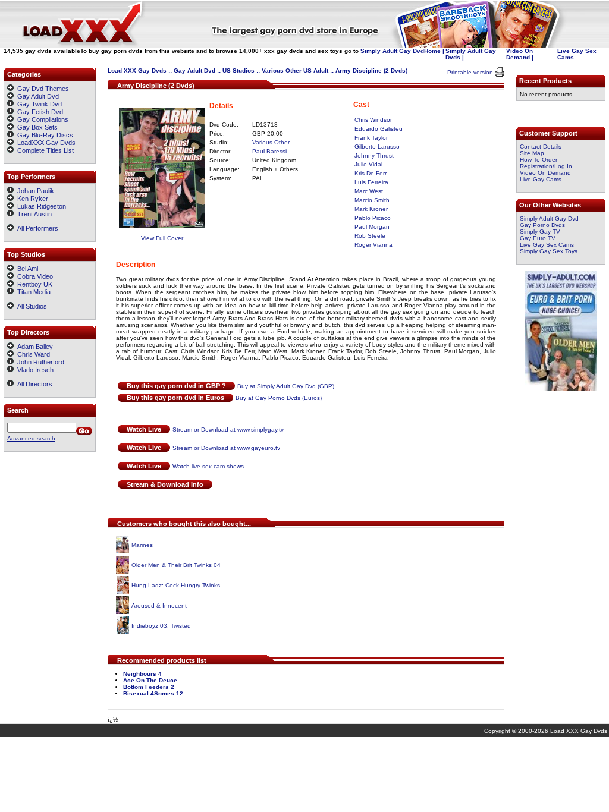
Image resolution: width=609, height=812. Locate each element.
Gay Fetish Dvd (40, 111)
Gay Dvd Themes (43, 88)
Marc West (368, 191)
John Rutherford (39, 362)
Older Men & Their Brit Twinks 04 (176, 565)
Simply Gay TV (540, 231)
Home (432, 51)
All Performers (36, 228)
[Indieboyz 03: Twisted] (123, 632)
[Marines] (122, 551)
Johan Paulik (34, 190)
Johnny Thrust (374, 155)
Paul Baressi (269, 151)
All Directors (33, 384)
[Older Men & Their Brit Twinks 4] (122, 571)
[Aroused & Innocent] (122, 612)
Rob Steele (369, 235)
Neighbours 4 (142, 674)
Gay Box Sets (37, 127)
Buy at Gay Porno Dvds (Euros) (279, 398)
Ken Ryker (31, 198)
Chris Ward (32, 354)
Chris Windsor (373, 120)
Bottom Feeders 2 (148, 687)
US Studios (238, 70)
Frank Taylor (371, 137)
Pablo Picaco (372, 218)
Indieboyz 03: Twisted (161, 625)
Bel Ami (26, 268)
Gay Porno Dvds (542, 225)
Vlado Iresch (34, 369)
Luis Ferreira (371, 182)
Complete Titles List (44, 150)
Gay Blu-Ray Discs (45, 135)
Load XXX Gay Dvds (137, 70)
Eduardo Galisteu (378, 128)
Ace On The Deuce (150, 680)
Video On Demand (519, 54)
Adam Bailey (33, 346)
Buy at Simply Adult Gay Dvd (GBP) (285, 386)
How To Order (538, 159)
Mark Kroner (371, 209)
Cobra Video (33, 276)
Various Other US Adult (295, 70)
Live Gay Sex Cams (547, 244)
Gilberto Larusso (377, 146)
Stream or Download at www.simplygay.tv (228, 429)
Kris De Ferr (370, 173)
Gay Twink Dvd (39, 104)
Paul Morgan (372, 227)
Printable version (471, 72)
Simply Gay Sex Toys (548, 251)
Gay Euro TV (537, 238)
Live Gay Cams (540, 179)
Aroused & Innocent (159, 605)
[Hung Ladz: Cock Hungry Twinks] (123, 591)
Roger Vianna (373, 244)
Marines (142, 545)
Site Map (532, 153)
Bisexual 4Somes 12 (153, 693)
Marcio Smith (372, 200)
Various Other (271, 142)
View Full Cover (162, 238)
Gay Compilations (42, 119)
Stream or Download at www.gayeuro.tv (226, 448)
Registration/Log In (546, 166)
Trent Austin (33, 214)
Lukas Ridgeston (40, 206)
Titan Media (32, 291)
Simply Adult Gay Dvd (392, 51)
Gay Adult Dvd (194, 70)
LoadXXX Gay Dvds (46, 142)
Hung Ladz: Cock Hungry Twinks (175, 585)
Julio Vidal (368, 164)
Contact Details (540, 146)
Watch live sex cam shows (208, 466)
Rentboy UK (33, 284)
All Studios (30, 306)
